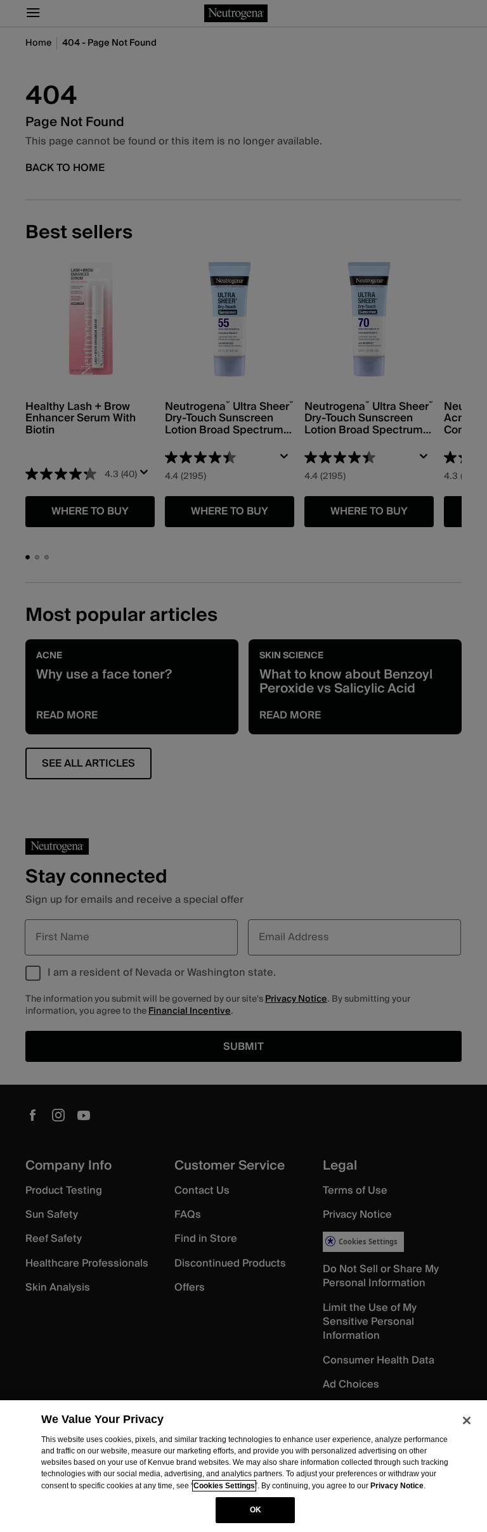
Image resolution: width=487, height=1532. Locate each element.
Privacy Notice (397, 1485)
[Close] (467, 1420)
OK (255, 1509)
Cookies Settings (224, 1485)
